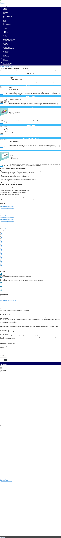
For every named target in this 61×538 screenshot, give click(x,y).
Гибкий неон (4, 25)
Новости (4, 59)
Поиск (1, 358)
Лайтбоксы (11, 66)
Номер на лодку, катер (6, 32)
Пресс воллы (4, 21)
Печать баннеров (5, 28)
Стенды (4, 13)
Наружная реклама (3, 7)
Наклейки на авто (6, 31)
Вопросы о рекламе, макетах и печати (7, 63)
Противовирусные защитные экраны (7, 24)
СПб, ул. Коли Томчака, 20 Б (3, 3)
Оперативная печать (5, 52)
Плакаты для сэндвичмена (6, 19)
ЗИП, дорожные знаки (5, 23)
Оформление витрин (5, 43)
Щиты (3, 17)
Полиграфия (4, 20)
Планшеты (4, 15)
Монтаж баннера (5, 42)
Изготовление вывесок (4, 364)
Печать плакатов (5, 35)
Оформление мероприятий (6, 51)
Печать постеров (5, 36)
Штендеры (2, 363)
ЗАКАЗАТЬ (1, 94)
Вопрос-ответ (3, 62)
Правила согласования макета (6, 64)
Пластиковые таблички (5, 12)
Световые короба (5, 9)
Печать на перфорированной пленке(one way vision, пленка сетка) (8, 300)
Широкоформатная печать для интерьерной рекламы (9, 39)
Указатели (1, 309)
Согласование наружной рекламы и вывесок (8, 46)
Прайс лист (4, 54)
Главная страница (2, 66)
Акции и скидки (4, 55)
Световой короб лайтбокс (16, 82)
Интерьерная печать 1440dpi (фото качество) (8, 40)
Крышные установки (5, 11)
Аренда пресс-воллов (5, 50)
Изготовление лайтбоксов (13, 199)
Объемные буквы (5, 8)
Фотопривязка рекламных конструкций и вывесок (8, 48)
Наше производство (5, 60)
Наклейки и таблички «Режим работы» (7, 16)
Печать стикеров (5, 27)
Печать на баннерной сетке (6, 29)
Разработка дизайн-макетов (6, 47)
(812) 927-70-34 (5, 1)
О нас (2, 58)
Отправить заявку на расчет (6, 56)
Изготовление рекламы (5, 44)
